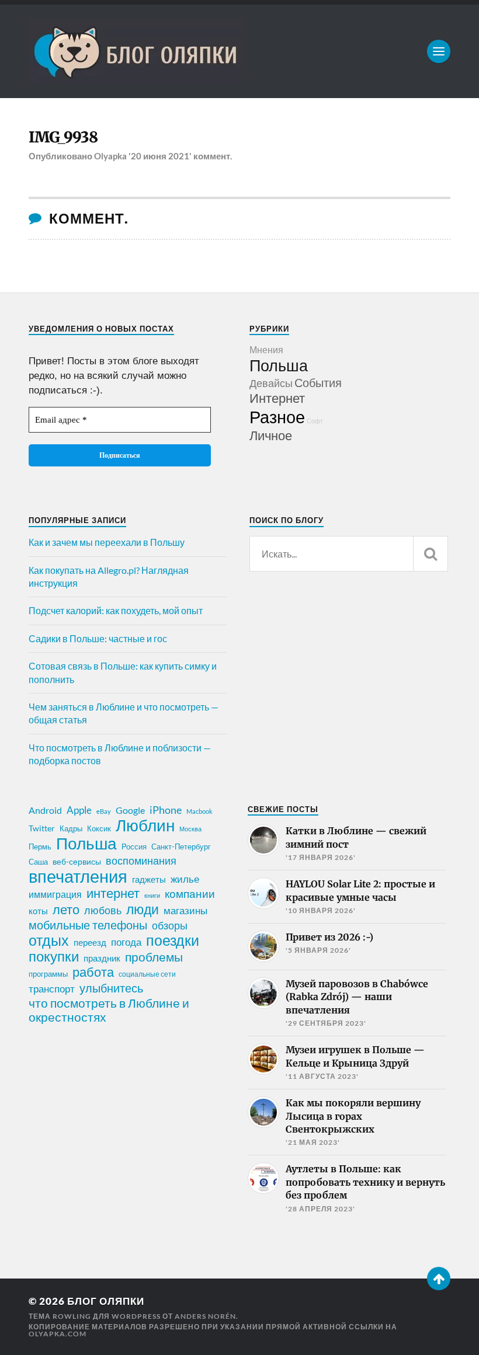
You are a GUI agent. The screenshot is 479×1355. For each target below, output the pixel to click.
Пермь (40, 846)
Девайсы (271, 383)
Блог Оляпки (105, 1301)
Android (45, 810)
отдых (49, 940)
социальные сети (147, 974)
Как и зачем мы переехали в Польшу (107, 542)
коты (38, 910)
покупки (54, 956)
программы (48, 973)
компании (190, 893)
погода (126, 942)
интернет (113, 893)
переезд (90, 942)
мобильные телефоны (88, 925)
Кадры (71, 828)
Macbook (199, 811)
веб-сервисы (77, 861)
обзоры (170, 925)
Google (130, 810)
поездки (172, 940)
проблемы (154, 957)
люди (142, 910)
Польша (278, 365)
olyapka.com (57, 1333)
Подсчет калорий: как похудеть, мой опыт (116, 610)
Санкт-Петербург (181, 846)
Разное (277, 416)
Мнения (266, 349)
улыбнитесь (111, 988)
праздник (102, 958)
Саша (38, 862)
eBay (103, 811)
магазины (185, 911)
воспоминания (141, 860)
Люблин (145, 825)
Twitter (42, 828)
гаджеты (149, 879)
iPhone (166, 809)
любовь (103, 910)
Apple (79, 810)
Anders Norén (205, 1316)
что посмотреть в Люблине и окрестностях (109, 1010)
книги (152, 895)
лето (66, 910)
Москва (190, 828)
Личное (270, 435)
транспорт (52, 989)
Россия (134, 846)
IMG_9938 (63, 137)
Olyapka (110, 156)
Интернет (277, 398)
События (318, 382)
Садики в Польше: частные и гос (98, 638)
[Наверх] (438, 1278)
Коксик (99, 828)
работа (93, 972)
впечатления (78, 876)
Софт (315, 420)
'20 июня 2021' (160, 156)
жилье (185, 879)
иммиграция (55, 894)
